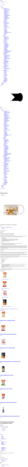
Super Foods (5, 74)
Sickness (5, 76)
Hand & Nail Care (6, 23)
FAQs (2, 84)
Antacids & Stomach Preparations (8, 153)
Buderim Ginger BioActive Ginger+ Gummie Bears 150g (6, 306)
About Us (3, 82)
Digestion (5, 113)
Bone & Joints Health (6, 10)
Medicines (4, 41)
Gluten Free (5, 71)
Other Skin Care (6, 143)
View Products (1, 424)
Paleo (5, 175)
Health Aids (5, 53)
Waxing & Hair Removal (7, 27)
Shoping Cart (3, 188)
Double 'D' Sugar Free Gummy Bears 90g (5, 297)
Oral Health (5, 43)
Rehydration (5, 152)
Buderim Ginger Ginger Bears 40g (6, 388)
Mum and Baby (4, 165)
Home (2, 109)
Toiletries (5, 78)
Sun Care (5, 40)
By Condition (5, 121)
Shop (2, 110)
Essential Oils (5, 31)
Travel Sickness (6, 49)
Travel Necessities (6, 79)
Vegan (5, 73)
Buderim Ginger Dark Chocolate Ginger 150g (8, 402)
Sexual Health (4, 54)
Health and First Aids (5, 52)
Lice (4, 130)
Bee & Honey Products (6, 17)
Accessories (5, 180)
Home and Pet (4, 169)
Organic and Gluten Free (5, 70)
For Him (5, 137)
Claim (2, 460)
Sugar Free (5, 72)
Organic (5, 33)
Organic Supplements (6, 18)
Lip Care (5, 29)
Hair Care (5, 24)
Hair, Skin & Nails (6, 118)
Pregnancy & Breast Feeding (7, 117)
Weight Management (6, 61)
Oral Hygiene (5, 30)
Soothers (11, 227)
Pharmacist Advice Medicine (7, 51)
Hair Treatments (6, 149)
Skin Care (5, 22)
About (2, 435)
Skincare (4, 138)
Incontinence (5, 133)
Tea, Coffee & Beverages (7, 170)
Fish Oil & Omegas (6, 11)
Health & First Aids (4, 444)
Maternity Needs (6, 168)
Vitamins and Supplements (6, 8)
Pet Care (5, 172)
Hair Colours (5, 28)
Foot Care (5, 129)
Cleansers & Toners (6, 36)
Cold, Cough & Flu (6, 45)
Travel (3, 178)
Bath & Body (5, 26)
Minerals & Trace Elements (7, 9)
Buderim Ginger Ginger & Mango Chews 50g (5, 288)
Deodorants (5, 132)
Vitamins (5, 111)
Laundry (5, 69)
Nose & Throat (6, 145)
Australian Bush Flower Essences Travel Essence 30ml (9, 416)
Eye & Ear (5, 42)
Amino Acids (5, 116)
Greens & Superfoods (6, 14)
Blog (2, 83)
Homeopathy (5, 114)
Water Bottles (4, 184)
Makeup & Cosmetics (6, 125)
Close (1, 462)
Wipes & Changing (6, 63)
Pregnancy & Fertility (6, 161)
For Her (5, 34)
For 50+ (5, 21)
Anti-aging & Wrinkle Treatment (7, 32)
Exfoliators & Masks (6, 141)
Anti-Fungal (5, 47)
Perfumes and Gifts (5, 80)
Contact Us (3, 186)
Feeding (5, 64)
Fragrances (5, 183)
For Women (5, 20)
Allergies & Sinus (6, 44)
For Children (5, 19)
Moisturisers (5, 37)
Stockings (5, 77)
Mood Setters (5, 57)
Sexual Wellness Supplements (7, 160)
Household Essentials (6, 68)
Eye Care (5, 39)
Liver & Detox (6, 16)
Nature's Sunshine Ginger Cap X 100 (6, 375)
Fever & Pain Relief (6, 146)
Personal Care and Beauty (6, 124)
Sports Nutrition (6, 164)
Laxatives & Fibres (6, 46)
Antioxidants (5, 13)
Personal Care (5, 75)
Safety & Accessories (6, 65)
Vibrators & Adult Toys (6, 56)
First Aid (5, 156)
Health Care (5, 167)
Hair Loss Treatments (6, 154)
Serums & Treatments (6, 140)
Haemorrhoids (5, 151)
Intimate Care (5, 159)
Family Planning (6, 135)
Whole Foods (5, 176)
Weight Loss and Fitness (5, 60)
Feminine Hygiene (6, 25)
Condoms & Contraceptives (7, 157)
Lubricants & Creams (6, 55)
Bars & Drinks (6, 62)
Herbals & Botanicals (6, 12)
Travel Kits (5, 181)
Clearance (4, 35)
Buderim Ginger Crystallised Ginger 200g (5, 279)
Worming (5, 48)
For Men (5, 122)
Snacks (5, 67)
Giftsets (5, 81)
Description (1, 232)
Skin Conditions (6, 148)
